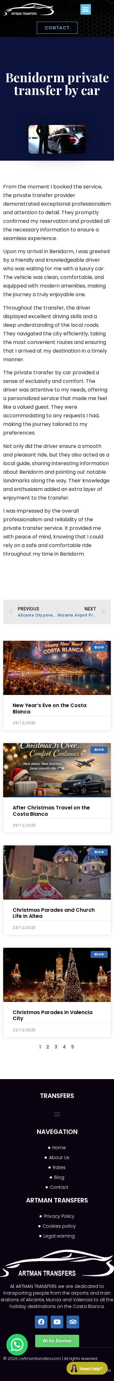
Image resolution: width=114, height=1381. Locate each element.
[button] (85, 9)
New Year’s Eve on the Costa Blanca (49, 708)
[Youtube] (57, 1322)
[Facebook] (41, 1322)
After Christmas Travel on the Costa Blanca (51, 810)
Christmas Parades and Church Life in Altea (54, 913)
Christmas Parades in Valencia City (52, 1015)
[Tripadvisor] (72, 1322)
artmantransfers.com (41, 1358)
